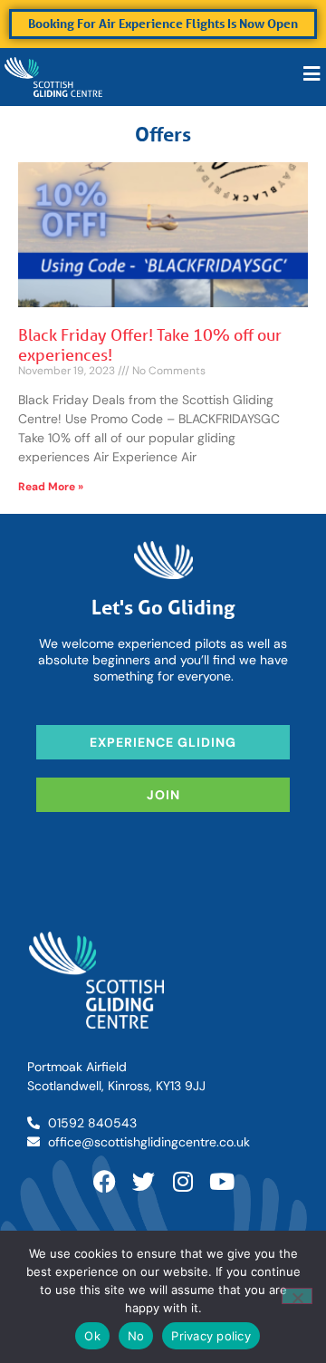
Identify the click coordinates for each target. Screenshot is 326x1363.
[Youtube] (221, 1181)
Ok (92, 1336)
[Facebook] (104, 1181)
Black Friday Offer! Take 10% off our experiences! (150, 344)
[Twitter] (143, 1181)
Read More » (50, 486)
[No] (297, 1296)
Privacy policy (211, 1336)
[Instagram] (182, 1181)
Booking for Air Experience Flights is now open (163, 23)
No (136, 1336)
